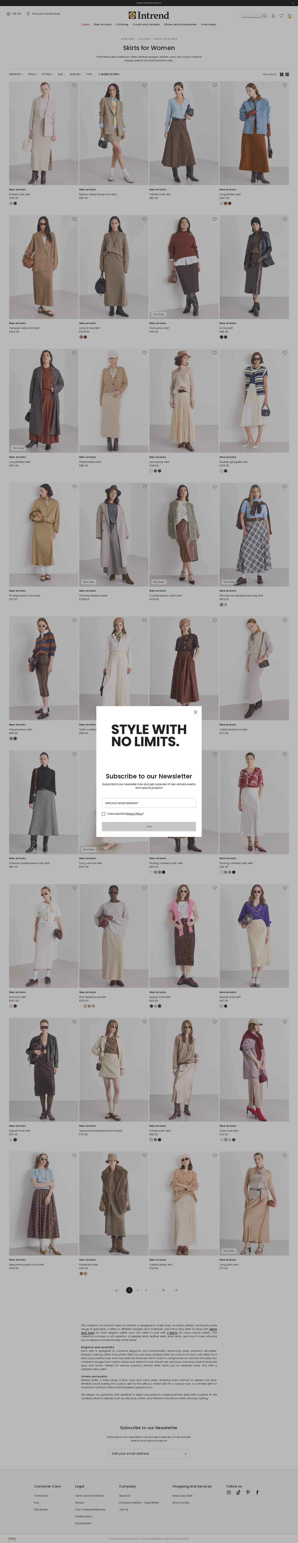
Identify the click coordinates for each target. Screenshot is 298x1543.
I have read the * (125, 813)
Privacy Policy (134, 813)
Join (149, 826)
